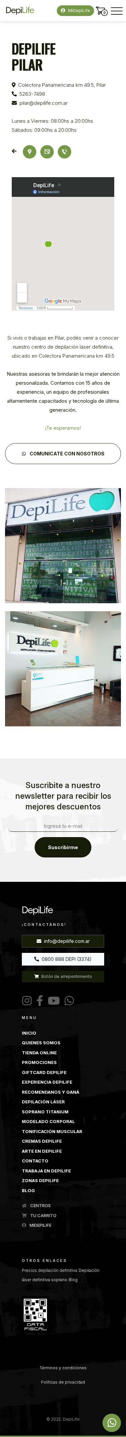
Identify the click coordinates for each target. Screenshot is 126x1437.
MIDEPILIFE (40, 1225)
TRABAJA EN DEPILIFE (46, 1170)
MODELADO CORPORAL (48, 1121)
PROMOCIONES (39, 1062)
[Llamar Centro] (64, 151)
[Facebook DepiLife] (38, 1001)
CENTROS (40, 1205)
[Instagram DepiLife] (27, 1001)
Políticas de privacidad (63, 1382)
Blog (73, 1279)
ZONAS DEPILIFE (40, 1180)
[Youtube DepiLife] (52, 1001)
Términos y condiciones (63, 1367)
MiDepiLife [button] (78, 10)
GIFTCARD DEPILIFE (44, 1072)
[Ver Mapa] (29, 151)
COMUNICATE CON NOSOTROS (66, 453)
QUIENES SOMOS (41, 1042)
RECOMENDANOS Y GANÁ (50, 1092)
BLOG (28, 1190)
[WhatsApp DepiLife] (67, 1001)
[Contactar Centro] (47, 151)
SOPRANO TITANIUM (45, 1111)
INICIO (29, 1033)
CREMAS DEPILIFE (42, 1141)
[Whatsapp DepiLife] (111, 1423)
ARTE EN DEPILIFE (42, 1151)
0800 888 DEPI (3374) (66, 959)
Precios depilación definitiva (49, 1270)
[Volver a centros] (15, 151)
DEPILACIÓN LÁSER (43, 1101)
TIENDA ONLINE (39, 1052)
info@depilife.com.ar (66, 941)
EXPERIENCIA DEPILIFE (47, 1082)
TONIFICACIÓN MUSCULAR (52, 1131)
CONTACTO (35, 1160)
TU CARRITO (42, 1215)
